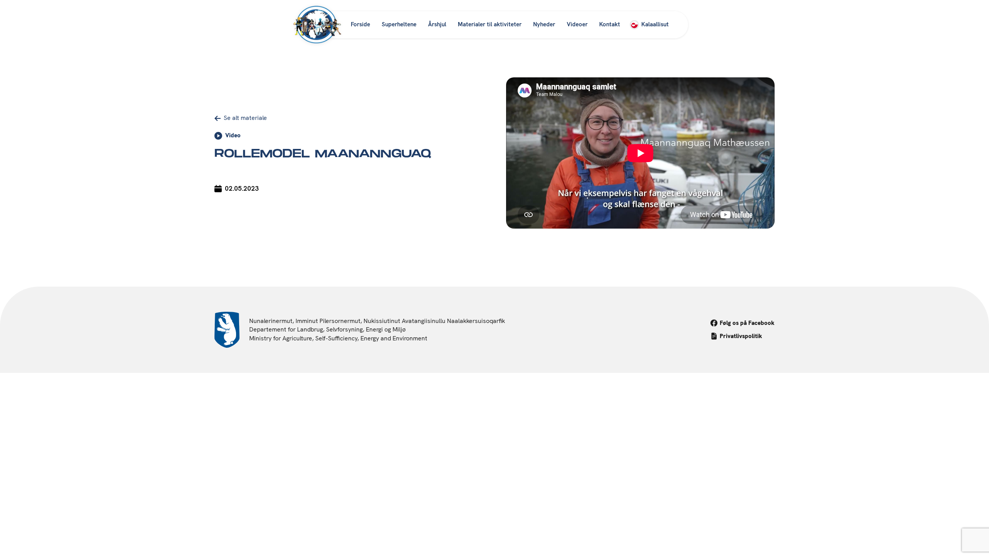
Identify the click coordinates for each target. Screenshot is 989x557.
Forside (360, 24)
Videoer (577, 24)
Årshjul (437, 24)
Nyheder (544, 24)
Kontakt (609, 24)
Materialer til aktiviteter (490, 24)
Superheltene (399, 24)
